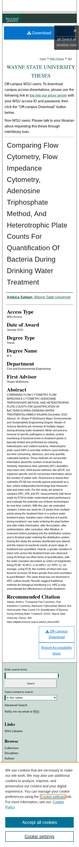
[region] (39, 804)
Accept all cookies (39, 822)
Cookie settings (53, 797)
